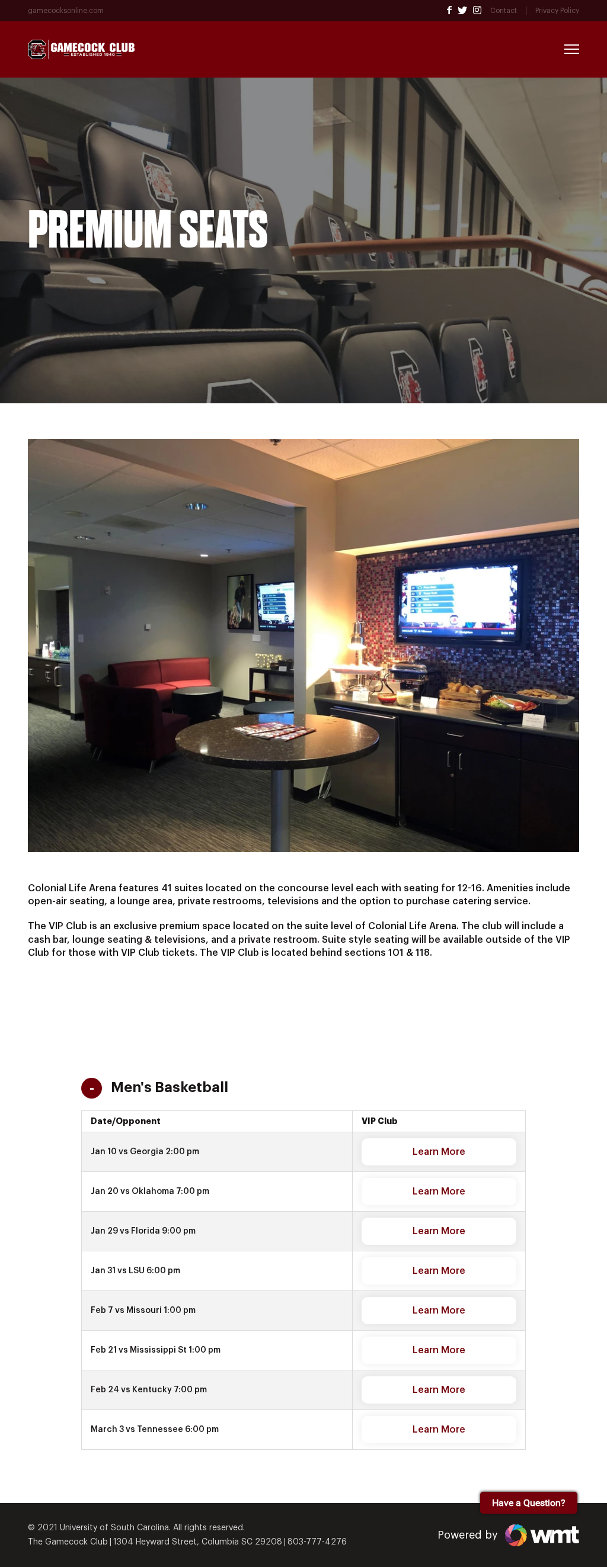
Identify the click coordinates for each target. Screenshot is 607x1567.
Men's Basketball (169, 1087)
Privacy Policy (557, 10)
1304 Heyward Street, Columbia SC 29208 (197, 1542)
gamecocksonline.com (66, 10)
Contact (503, 10)
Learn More (439, 1152)
